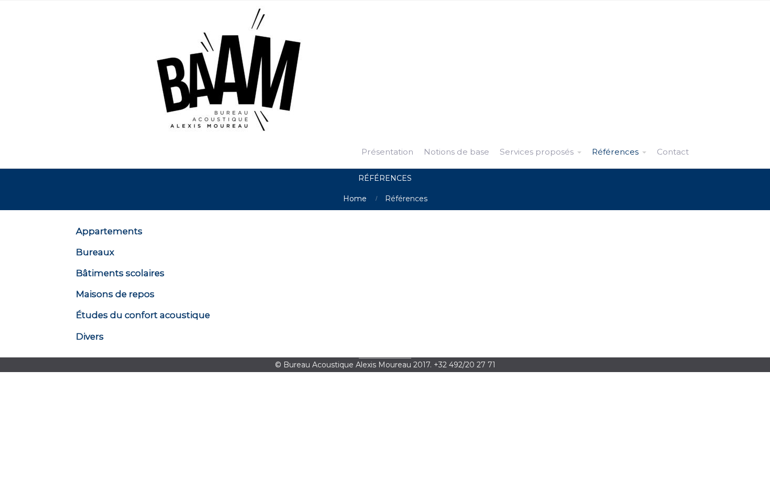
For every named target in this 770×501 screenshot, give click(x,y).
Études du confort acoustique (143, 315)
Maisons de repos (115, 294)
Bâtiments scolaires (120, 273)
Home (355, 198)
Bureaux (95, 252)
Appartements (109, 231)
